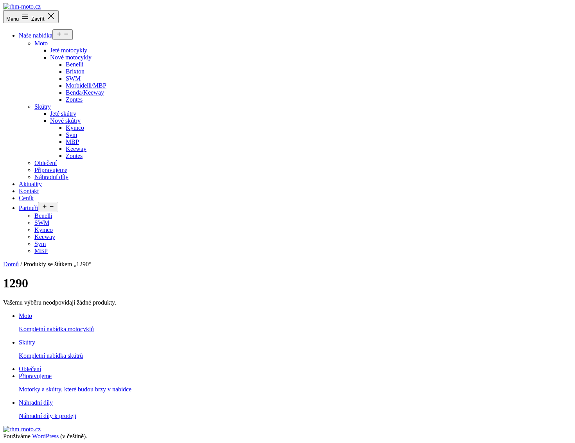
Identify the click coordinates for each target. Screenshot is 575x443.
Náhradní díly (51, 177)
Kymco (75, 127)
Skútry (42, 106)
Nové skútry (65, 120)
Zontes (74, 99)
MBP (72, 141)
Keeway (76, 148)
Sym (71, 134)
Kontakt (29, 191)
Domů (11, 264)
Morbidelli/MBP (86, 85)
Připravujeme (50, 170)
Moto (41, 43)
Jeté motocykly (68, 50)
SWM (73, 78)
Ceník (26, 198)
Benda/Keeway (85, 92)
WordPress (45, 436)
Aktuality (30, 184)
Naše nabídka (35, 35)
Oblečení (45, 163)
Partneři (28, 207)
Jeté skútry (63, 113)
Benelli (74, 64)
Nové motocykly (71, 57)
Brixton (75, 71)
